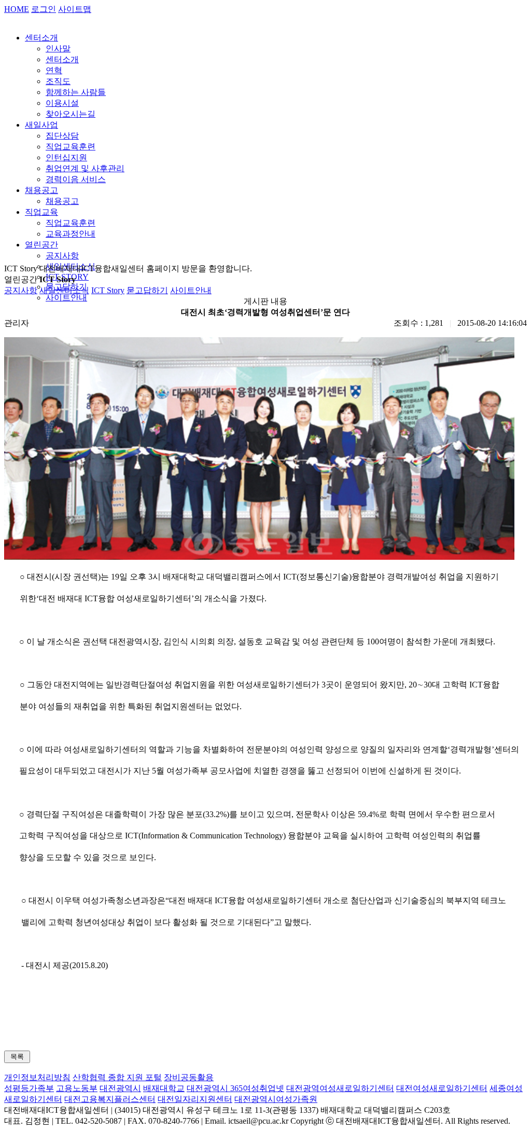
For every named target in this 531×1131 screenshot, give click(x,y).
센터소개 (41, 37)
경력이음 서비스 (76, 179)
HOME (16, 9)
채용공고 (41, 190)
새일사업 (41, 124)
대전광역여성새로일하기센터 (340, 1088)
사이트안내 (66, 297)
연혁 (54, 70)
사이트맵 (74, 9)
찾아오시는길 (70, 113)
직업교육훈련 (70, 146)
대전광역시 (120, 1088)
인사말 (58, 48)
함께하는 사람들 (76, 92)
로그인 (43, 9)
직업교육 (41, 212)
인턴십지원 (66, 157)
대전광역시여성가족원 (275, 1099)
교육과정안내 (70, 233)
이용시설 (62, 103)
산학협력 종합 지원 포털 (117, 1077)
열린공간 (41, 244)
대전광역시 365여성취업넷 (235, 1088)
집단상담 (62, 135)
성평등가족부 (29, 1088)
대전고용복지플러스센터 (110, 1099)
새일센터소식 (64, 290)
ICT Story (107, 290)
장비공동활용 (189, 1077)
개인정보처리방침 (37, 1077)
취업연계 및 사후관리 (85, 168)
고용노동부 (76, 1088)
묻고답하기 (147, 290)
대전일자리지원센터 (195, 1099)
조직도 (58, 81)
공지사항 (62, 255)
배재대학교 (164, 1088)
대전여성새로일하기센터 (441, 1088)
